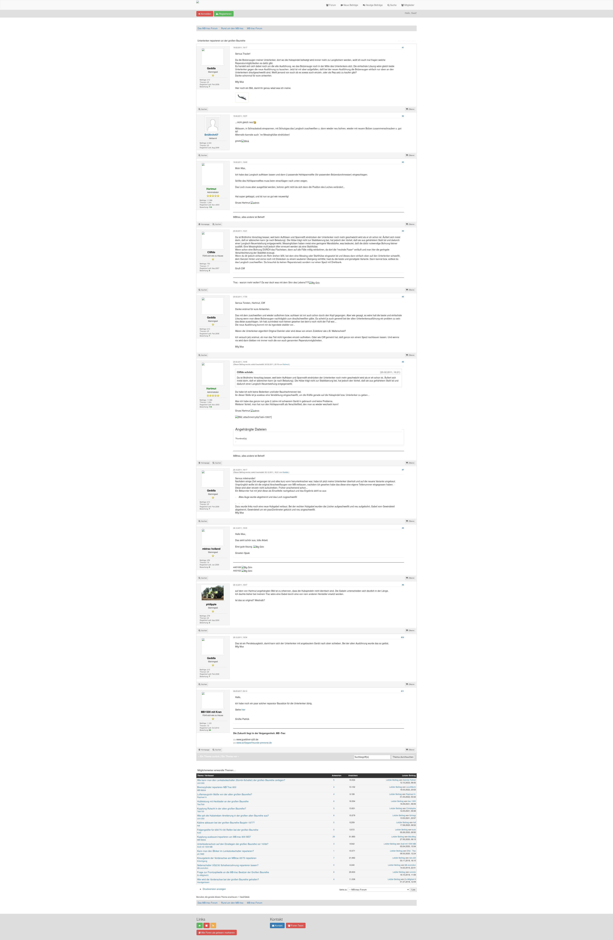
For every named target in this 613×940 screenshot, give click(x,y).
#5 (403, 296)
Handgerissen (203, 882)
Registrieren (225, 13)
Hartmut (286, 364)
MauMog (412, 836)
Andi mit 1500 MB (204, 846)
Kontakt (278, 925)
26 (334, 836)
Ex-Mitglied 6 (202, 875)
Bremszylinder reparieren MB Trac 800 (216, 787)
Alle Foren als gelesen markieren (218, 932)
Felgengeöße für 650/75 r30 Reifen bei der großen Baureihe (227, 829)
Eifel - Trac (411, 850)
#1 (403, 47)
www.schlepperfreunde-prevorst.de (254, 742)
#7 (403, 469)
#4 (403, 231)
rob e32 (412, 857)
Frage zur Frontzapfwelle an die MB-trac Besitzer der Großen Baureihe (233, 872)
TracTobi (200, 804)
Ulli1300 (200, 783)
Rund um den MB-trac (232, 28)
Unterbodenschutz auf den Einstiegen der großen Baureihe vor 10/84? (232, 844)
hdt (198, 825)
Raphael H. (202, 797)
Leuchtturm (411, 786)
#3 (403, 162)
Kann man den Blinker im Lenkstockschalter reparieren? (225, 851)
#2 (403, 116)
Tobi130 (200, 811)
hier (243, 709)
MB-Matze (201, 790)
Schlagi (412, 815)
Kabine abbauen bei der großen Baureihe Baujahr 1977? (226, 822)
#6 (403, 362)
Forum (332, 5)
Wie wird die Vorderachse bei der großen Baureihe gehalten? (228, 879)
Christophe (411, 808)
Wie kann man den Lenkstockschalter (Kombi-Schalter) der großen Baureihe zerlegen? (241, 780)
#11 (402, 691)
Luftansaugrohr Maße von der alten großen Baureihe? (224, 794)
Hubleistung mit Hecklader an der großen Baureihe (223, 801)
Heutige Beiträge (374, 5)
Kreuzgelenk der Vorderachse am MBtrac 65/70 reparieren (226, 858)
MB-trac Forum (254, 28)
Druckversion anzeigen (214, 889)
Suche (393, 5)
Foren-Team (296, 925)
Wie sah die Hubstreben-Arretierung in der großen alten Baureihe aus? (233, 815)
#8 (403, 528)
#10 (402, 637)
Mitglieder (409, 5)
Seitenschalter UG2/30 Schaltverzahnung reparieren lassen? (227, 865)
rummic (412, 872)
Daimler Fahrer (409, 779)
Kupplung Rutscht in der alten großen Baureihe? (221, 808)
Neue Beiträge (350, 5)
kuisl (199, 832)
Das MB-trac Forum (208, 28)
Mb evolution (202, 868)
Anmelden (205, 13)
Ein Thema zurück (209, 756)
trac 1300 (412, 801)
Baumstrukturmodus (407, 40)
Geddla (285, 472)
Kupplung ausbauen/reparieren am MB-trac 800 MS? (224, 836)
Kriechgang (202, 861)
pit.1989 (200, 854)
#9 (403, 585)
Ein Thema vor (229, 756)
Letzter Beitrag (392, 779)
